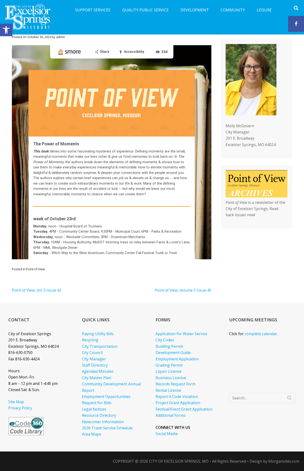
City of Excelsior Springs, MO (179, 461)
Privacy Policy (20, 408)
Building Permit (169, 346)
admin (60, 37)
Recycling (90, 340)
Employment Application (177, 359)
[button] (6, 30)
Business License (171, 377)
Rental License (168, 390)
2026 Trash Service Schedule (107, 428)
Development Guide (173, 352)
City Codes (165, 340)
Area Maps (91, 434)
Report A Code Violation (177, 396)
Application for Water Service (181, 333)
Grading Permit (169, 365)
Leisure (264, 10)
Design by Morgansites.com (274, 461)
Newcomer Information (103, 421)
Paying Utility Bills (98, 333)
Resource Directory (99, 415)
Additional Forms (170, 415)
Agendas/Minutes (98, 371)
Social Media (167, 433)
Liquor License (168, 371)
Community (233, 10)
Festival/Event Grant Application (184, 409)
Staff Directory (95, 365)
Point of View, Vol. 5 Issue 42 (36, 290)
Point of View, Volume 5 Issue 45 (183, 290)
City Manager (94, 359)
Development (194, 10)
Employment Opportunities (106, 396)
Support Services (92, 10)
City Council (92, 352)
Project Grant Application (178, 402)
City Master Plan (96, 377)
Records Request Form (175, 384)
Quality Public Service (145, 10)
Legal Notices (94, 409)
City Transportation (99, 346)
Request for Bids (96, 402)
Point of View (35, 269)
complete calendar (261, 333)
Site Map (16, 401)
